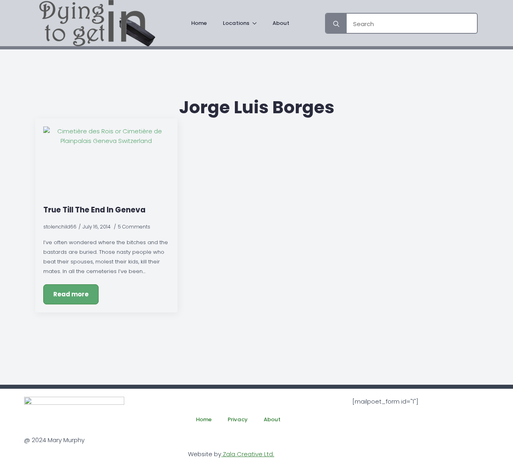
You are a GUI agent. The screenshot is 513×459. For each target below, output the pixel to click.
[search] (336, 24)
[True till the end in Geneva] (106, 162)
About (281, 23)
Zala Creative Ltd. (247, 454)
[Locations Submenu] (257, 23)
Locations (236, 23)
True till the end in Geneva (94, 210)
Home (199, 23)
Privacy (238, 419)
